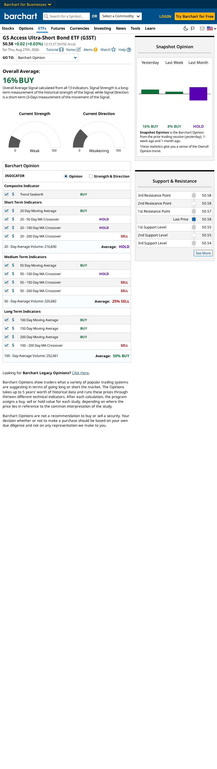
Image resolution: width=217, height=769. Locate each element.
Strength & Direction (111, 176)
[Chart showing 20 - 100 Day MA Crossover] (7, 228)
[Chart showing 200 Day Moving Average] (7, 337)
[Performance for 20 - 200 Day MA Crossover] (13, 236)
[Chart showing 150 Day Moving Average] (7, 328)
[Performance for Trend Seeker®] (13, 194)
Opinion (75, 176)
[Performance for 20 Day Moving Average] (13, 211)
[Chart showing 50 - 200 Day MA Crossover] (7, 291)
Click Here (80, 372)
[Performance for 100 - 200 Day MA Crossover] (13, 345)
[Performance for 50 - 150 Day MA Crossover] (13, 282)
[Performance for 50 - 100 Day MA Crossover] (13, 274)
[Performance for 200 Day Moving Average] (13, 337)
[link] (55, 49)
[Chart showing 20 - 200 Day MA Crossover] (7, 236)
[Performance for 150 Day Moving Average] (13, 328)
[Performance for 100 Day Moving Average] (13, 320)
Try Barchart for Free (195, 16)
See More (203, 253)
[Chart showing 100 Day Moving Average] (7, 320)
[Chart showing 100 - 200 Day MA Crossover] (7, 345)
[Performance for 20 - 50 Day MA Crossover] (13, 219)
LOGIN (165, 16)
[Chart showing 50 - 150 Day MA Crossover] (7, 282)
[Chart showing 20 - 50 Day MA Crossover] (7, 219)
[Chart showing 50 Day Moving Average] (7, 265)
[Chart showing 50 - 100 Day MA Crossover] (7, 274)
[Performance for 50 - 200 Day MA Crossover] (13, 291)
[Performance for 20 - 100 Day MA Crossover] (13, 228)
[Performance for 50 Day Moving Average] (13, 265)
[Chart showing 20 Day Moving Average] (7, 211)
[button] (211, 28)
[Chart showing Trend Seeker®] (7, 194)
